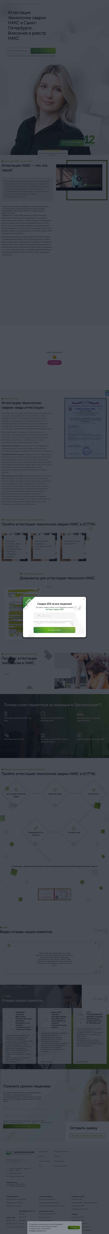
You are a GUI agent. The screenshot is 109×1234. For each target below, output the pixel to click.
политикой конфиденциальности (56, 622)
